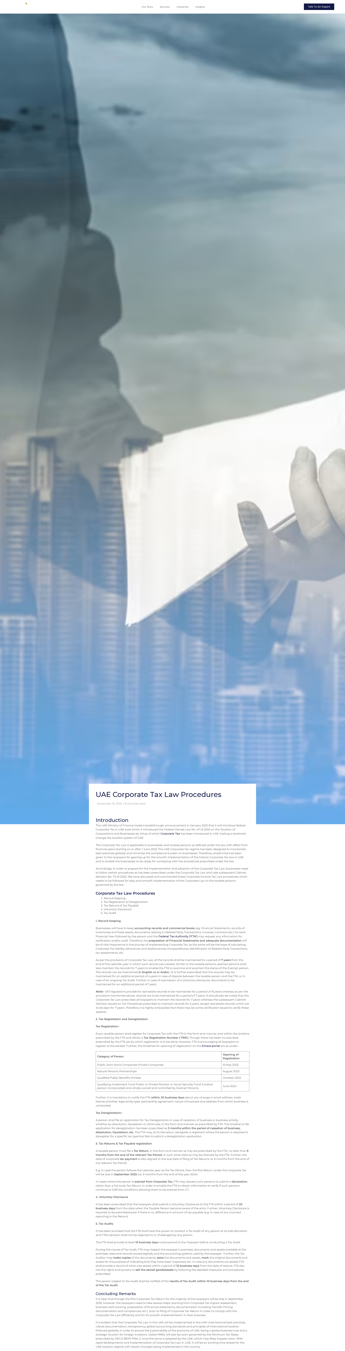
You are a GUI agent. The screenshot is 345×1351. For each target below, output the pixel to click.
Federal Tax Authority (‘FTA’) (178, 936)
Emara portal (211, 1046)
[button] (319, 7)
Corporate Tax (170, 833)
